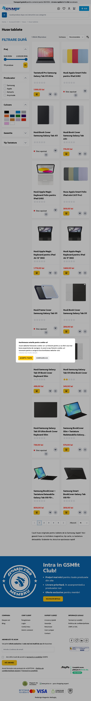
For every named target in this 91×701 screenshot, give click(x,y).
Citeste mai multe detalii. (28, 353)
